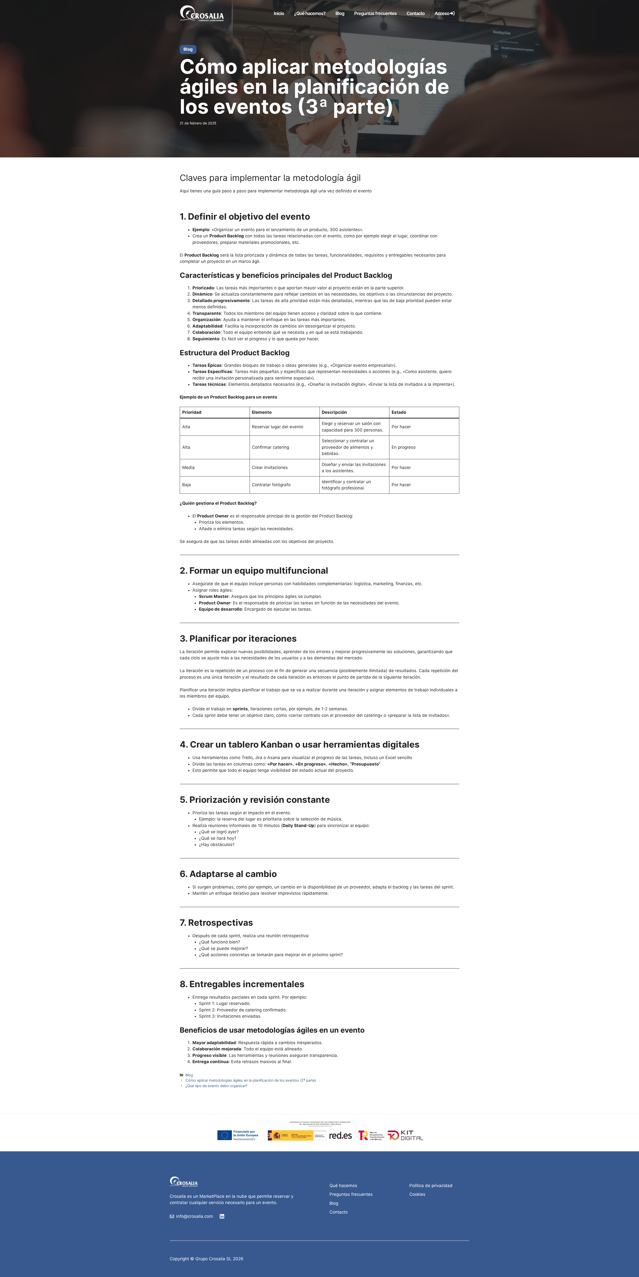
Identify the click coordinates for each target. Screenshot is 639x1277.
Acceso (442, 13)
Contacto (416, 13)
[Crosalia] (203, 13)
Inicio (279, 13)
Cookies (417, 1194)
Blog (339, 13)
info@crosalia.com (194, 1216)
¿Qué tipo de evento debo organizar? (216, 1086)
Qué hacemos (343, 1185)
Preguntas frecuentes (375, 13)
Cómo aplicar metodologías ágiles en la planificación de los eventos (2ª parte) (250, 1080)
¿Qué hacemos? (309, 13)
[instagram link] (222, 1216)
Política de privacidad (431, 1185)
